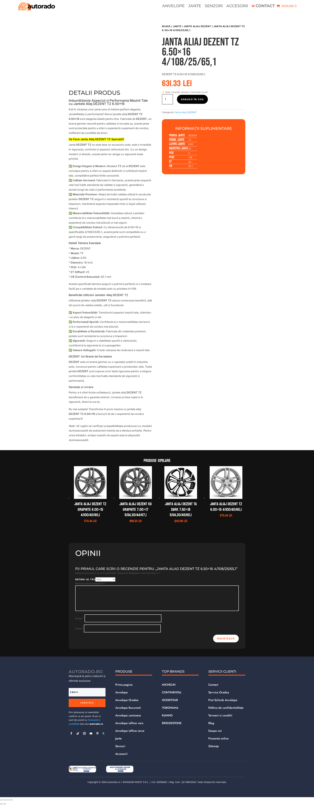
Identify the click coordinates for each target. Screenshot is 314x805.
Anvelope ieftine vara (129, 723)
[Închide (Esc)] (11, 799)
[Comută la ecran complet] (4, 799)
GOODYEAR (170, 700)
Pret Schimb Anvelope (222, 700)
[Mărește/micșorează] (1, 799)
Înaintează (226, 638)
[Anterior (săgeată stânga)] (1, 803)
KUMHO (167, 715)
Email (79, 628)
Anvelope (173, 6)
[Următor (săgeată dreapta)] (4, 803)
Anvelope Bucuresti (128, 708)
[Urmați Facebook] (71, 733)
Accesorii (237, 6)
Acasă (166, 26)
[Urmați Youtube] (91, 733)
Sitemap (213, 746)
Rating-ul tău (85, 579)
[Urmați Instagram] (84, 733)
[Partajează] (8, 799)
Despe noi (215, 731)
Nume (79, 618)
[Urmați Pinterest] (97, 733)
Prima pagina (123, 685)
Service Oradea (218, 692)
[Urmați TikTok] (77, 733)
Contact (265, 6)
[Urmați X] (103, 733)
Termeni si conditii (220, 715)
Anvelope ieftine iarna (129, 731)
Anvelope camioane (128, 715)
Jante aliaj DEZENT (197, 26)
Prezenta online (218, 738)
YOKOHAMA (170, 708)
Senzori (214, 6)
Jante (194, 6)
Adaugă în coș (192, 99)
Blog (211, 723)
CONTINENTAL (172, 692)
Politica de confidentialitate (226, 708)
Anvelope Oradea (126, 700)
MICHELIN (168, 685)
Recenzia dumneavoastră (90, 583)
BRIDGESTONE (172, 723)
